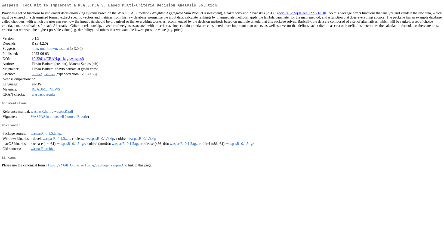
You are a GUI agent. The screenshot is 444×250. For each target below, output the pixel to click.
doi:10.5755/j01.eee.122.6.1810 (301, 13)
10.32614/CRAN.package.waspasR (58, 59)
